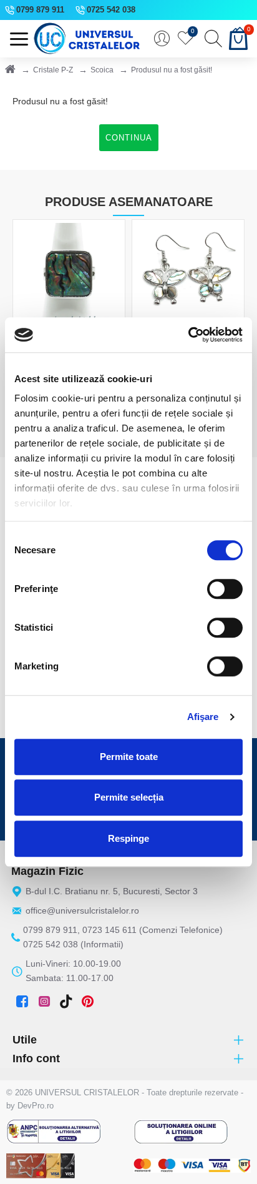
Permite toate (129, 756)
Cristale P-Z (53, 70)
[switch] (225, 589)
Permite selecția (128, 797)
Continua (128, 137)
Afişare (203, 716)
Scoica (102, 70)
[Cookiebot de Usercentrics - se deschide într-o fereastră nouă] (188, 335)
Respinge (128, 838)
